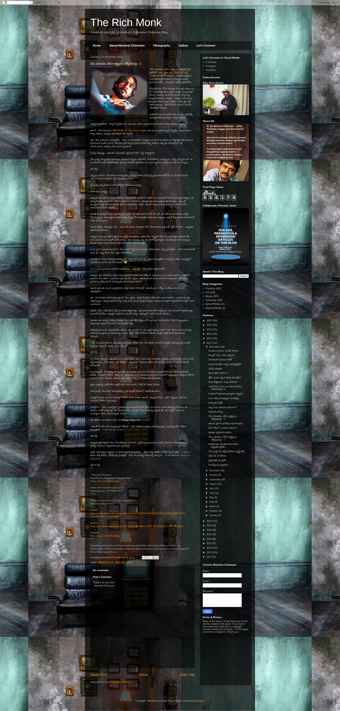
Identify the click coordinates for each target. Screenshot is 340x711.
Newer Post (98, 675)
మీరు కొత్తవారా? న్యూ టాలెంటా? (223, 382)
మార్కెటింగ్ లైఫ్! (215, 402)
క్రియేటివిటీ (103, 562)
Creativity (210, 288)
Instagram (211, 66)
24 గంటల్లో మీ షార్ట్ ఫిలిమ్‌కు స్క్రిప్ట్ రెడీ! (226, 451)
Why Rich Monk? (213, 82)
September (215, 479)
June (212, 493)
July (211, 488)
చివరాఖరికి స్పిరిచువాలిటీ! (220, 359)
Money (209, 296)
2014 (209, 547)
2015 (209, 543)
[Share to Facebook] (153, 557)
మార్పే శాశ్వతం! (215, 368)
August (213, 484)
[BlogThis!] (147, 557)
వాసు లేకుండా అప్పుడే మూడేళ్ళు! (223, 398)
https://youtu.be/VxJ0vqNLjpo (105, 535)
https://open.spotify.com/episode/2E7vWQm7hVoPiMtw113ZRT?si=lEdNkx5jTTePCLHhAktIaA (136, 526)
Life (207, 292)
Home (97, 45)
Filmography (161, 45)
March (212, 506)
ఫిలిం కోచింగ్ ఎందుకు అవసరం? (222, 428)
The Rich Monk (126, 22)
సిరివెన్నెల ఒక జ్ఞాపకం (218, 465)
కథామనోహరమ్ (213, 304)
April (212, 501)
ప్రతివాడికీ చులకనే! (217, 460)
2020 (209, 521)
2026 (209, 320)
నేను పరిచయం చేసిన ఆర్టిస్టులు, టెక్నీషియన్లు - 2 (222, 417)
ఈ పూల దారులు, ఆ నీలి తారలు (223, 350)
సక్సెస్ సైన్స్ (120, 562)
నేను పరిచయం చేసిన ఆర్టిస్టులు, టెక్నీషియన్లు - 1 (222, 438)
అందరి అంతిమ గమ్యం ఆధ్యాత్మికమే (224, 364)
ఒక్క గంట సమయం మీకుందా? (222, 407)
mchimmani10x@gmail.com (110, 487)
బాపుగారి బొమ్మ (215, 411)
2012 (209, 556)
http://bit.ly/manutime (108, 481)
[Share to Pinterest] (157, 557)
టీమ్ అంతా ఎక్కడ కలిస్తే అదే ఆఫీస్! (224, 377)
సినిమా (129, 562)
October (213, 475)
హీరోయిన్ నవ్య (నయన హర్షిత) (132, 130)
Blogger (199, 701)
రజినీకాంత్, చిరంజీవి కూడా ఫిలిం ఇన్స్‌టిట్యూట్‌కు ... (223, 445)
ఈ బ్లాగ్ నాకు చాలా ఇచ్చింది (221, 355)
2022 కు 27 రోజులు (217, 455)
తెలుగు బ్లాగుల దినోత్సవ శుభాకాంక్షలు (225, 423)
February (214, 510)
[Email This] (143, 557)
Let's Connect (205, 45)
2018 (209, 530)
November (214, 470)
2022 (209, 338)
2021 (209, 343)
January (213, 515)
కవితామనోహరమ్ (214, 308)
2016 (209, 539)
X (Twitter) (211, 62)
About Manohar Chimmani (126, 45)
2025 (209, 325)
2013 (209, 552)
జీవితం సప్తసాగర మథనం (219, 432)
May (211, 497)
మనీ (111, 562)
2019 (209, 525)
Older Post (187, 675)
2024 (209, 329)
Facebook (211, 70)
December (214, 347)
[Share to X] (150, 557)
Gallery (183, 45)
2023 (209, 334)
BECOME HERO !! (218, 373)
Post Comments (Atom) (117, 682)
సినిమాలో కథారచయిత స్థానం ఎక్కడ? (225, 393)
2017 (209, 534)
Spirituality (211, 300)
